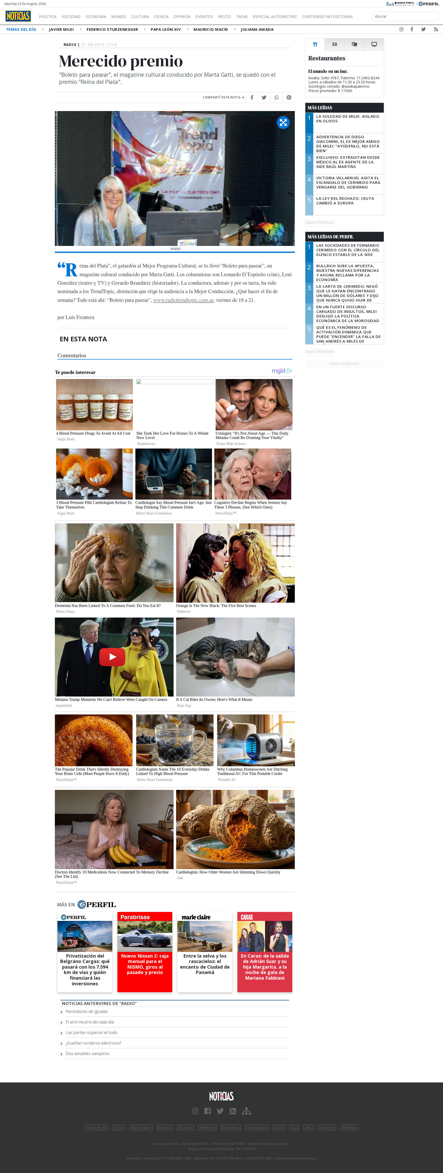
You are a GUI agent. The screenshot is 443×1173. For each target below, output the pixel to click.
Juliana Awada (257, 29)
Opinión (182, 16)
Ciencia (161, 16)
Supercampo (257, 1128)
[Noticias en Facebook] (412, 30)
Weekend (207, 1128)
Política (47, 16)
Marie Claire (141, 1128)
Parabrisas (231, 1128)
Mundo (118, 16)
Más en (66, 904)
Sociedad (71, 16)
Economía (96, 16)
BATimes (349, 1128)
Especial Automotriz (275, 16)
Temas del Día (21, 29)
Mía (308, 1128)
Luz (294, 1128)
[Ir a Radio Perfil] (401, 3)
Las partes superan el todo (91, 1032)
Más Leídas (320, 108)
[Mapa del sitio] (246, 1111)
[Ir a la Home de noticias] (221, 1096)
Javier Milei (62, 29)
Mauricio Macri (211, 29)
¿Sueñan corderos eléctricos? (93, 1043)
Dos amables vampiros (87, 1053)
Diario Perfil (96, 1128)
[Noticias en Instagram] (401, 30)
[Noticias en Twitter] (423, 30)
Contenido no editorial (327, 16)
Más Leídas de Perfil (331, 237)
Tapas (242, 16)
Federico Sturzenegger (113, 29)
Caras (118, 1128)
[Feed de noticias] (436, 30)
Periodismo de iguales (87, 1011)
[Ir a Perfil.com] (428, 3)
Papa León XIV (166, 29)
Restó (224, 16)
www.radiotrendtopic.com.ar (183, 299)
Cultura (140, 16)
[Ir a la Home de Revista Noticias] (18, 16)
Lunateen (326, 1128)
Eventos (204, 16)
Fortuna (165, 1128)
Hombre (185, 1128)
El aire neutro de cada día (90, 1022)
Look (279, 1128)
